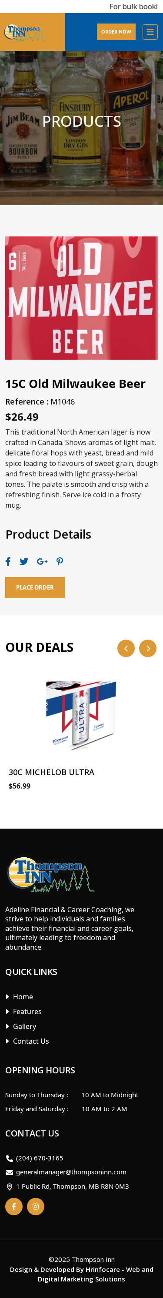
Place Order (35, 587)
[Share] (8, 561)
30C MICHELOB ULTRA (51, 772)
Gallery (24, 1026)
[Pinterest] (60, 561)
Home (23, 996)
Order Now (116, 31)
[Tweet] (24, 561)
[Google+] (42, 561)
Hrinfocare (103, 1269)
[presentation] (126, 648)
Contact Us (31, 1041)
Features (27, 1011)
